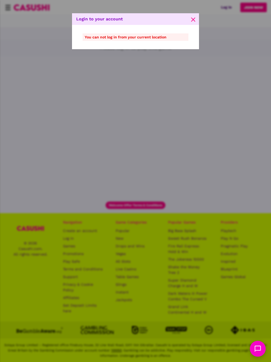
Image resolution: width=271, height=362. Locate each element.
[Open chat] (258, 349)
